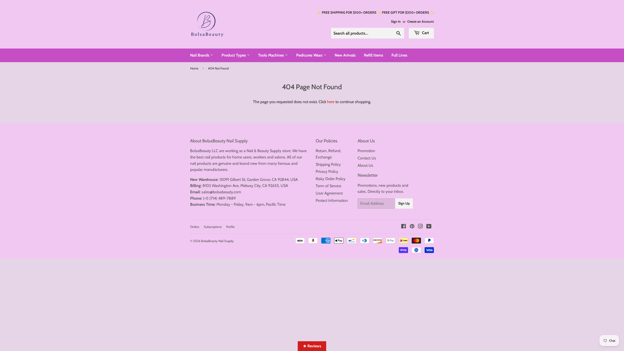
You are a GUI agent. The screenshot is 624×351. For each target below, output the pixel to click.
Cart (425, 32)
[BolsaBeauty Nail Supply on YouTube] (428, 226)
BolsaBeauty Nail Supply (217, 241)
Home (194, 68)
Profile (230, 227)
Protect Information (332, 200)
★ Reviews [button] (312, 346)
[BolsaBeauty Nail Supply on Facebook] (403, 226)
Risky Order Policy (330, 178)
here (330, 101)
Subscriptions (213, 227)
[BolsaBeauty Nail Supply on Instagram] (420, 226)
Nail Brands (200, 55)
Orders (194, 227)
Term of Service (328, 186)
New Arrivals (345, 55)
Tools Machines (271, 55)
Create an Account (420, 21)
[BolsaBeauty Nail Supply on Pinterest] (412, 226)
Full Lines (399, 55)
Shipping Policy (328, 164)
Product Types (234, 55)
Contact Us (367, 158)
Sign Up (404, 203)
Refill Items (373, 55)
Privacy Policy (327, 171)
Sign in (396, 21)
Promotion (366, 150)
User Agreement (329, 193)
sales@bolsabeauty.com (221, 192)
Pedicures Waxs (309, 55)
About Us (365, 165)
